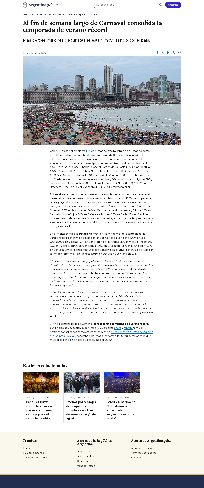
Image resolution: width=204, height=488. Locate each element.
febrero (128, 327)
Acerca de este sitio (141, 448)
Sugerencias (138, 457)
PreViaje (91, 151)
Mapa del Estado (86, 466)
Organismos (83, 461)
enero (117, 327)
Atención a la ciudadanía (36, 457)
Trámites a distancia (33, 453)
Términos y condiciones (143, 453)
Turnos (27, 448)
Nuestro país (84, 451)
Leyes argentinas (86, 456)
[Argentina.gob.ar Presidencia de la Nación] (40, 5)
